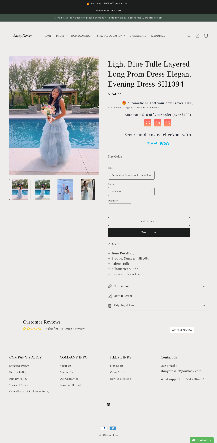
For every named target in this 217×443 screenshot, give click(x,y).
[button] (61, 36)
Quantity (113, 200)
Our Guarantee (69, 378)
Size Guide (115, 156)
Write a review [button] (182, 330)
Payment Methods (71, 385)
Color (111, 184)
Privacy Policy (18, 378)
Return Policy (18, 372)
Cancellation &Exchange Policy (29, 391)
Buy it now (149, 232)
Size (110, 167)
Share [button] (115, 244)
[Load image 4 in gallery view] (88, 189)
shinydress (112, 435)
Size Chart (116, 365)
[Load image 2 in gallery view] (42, 189)
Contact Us (67, 372)
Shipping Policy (19, 365)
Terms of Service (19, 385)
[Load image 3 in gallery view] (65, 189)
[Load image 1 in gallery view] (19, 189)
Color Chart (117, 372)
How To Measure (120, 378)
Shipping (128, 107)
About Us (65, 365)
